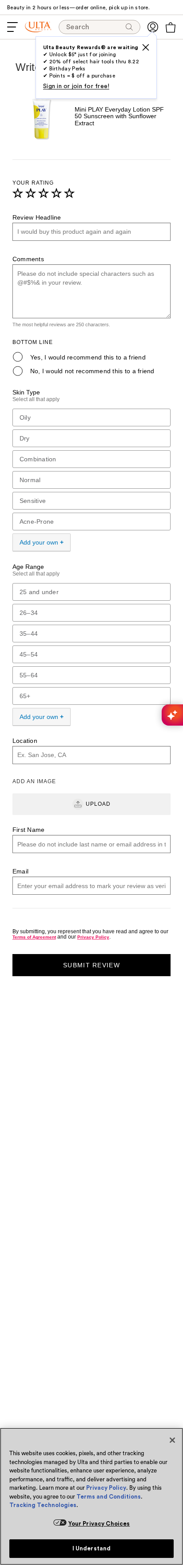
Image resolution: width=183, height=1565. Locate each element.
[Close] (172, 1440)
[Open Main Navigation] (12, 27)
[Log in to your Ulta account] (152, 27)
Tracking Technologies (42, 1505)
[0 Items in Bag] (170, 27)
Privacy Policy (106, 1488)
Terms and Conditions (108, 1496)
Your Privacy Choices (99, 1523)
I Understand (91, 1548)
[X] (145, 47)
